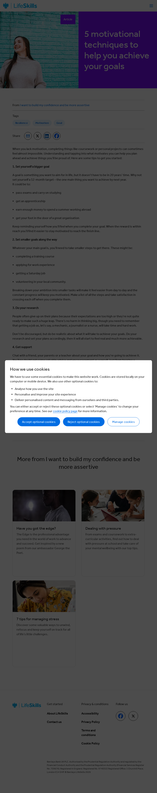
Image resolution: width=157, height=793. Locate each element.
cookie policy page (65, 411)
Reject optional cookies (84, 421)
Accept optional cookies (39, 421)
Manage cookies (123, 421)
